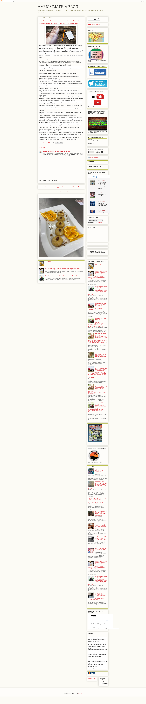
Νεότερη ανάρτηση (44, 187)
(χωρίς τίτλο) (48, 261)
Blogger (80, 693)
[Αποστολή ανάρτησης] (53, 142)
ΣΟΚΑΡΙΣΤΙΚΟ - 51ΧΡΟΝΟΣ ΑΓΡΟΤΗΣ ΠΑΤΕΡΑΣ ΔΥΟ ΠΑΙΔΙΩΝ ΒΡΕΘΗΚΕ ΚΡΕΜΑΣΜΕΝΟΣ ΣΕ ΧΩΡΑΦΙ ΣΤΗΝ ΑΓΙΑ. (97, 596)
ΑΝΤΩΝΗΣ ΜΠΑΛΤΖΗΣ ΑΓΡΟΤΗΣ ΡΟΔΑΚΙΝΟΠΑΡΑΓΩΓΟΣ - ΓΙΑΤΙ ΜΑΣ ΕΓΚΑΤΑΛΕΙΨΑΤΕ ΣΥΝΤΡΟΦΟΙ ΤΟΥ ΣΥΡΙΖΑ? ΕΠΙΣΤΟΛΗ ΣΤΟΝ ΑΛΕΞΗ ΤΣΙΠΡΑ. (97, 322)
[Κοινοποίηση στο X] (59, 143)
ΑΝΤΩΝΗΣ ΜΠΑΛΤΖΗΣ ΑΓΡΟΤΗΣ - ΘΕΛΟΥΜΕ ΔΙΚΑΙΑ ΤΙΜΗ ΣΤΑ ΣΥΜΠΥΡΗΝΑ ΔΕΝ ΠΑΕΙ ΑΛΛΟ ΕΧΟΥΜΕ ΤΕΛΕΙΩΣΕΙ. (97, 306)
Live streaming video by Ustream (103, 628)
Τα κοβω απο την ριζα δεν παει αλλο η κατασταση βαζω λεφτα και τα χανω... (101, 538)
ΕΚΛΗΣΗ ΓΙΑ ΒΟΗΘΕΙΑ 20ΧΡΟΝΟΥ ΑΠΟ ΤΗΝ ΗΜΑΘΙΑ (100, 550)
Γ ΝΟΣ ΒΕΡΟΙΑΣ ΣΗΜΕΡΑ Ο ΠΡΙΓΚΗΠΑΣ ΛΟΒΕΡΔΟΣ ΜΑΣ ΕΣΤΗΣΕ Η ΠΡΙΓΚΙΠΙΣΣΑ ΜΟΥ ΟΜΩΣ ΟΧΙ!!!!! (101, 355)
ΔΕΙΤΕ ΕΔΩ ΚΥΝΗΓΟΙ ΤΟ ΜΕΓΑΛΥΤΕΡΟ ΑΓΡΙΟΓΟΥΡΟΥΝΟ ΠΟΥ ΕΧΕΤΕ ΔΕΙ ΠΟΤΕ (101, 513)
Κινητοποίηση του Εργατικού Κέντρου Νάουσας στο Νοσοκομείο (99, 470)
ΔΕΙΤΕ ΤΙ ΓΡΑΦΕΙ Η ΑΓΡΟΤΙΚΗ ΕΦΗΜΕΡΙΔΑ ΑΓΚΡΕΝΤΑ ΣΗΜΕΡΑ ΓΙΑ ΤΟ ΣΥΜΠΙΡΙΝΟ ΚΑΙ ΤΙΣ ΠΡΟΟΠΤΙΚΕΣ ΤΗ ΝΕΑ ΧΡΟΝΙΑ (97, 485)
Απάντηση (45, 158)
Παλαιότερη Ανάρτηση (77, 187)
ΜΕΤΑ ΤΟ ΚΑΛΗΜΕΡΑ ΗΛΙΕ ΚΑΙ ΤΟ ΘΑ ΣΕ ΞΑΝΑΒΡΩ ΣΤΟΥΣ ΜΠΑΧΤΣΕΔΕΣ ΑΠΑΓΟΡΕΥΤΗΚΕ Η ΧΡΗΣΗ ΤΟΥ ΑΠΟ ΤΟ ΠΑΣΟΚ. (97, 500)
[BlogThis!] (57, 143)
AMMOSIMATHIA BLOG (58, 6)
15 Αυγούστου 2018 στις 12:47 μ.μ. (62, 151)
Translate (99, 222)
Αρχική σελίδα (60, 187)
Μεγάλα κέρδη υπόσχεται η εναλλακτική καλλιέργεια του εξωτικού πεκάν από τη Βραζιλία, (101, 525)
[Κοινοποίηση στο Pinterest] (62, 143)
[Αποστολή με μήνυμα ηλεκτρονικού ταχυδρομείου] (56, 143)
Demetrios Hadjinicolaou (48, 151)
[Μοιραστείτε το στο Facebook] (60, 143)
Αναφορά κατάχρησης (94, 24)
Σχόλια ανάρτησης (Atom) (64, 191)
